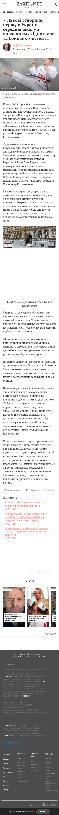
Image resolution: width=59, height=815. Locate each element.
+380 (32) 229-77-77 (18, 707)
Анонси (6, 768)
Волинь (19, 768)
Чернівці (20, 775)
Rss (32, 761)
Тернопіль (21, 765)
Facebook (34, 764)
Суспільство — (20, 49)
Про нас (48, 759)
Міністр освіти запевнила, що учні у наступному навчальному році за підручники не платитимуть (26, 517)
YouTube (34, 771)
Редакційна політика (49, 763)
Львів (19, 759)
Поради (28, 12)
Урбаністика (41, 12)
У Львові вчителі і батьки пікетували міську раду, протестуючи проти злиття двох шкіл (28, 531)
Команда (48, 767)
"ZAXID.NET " (8, 677)
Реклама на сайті (49, 778)
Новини (6, 754)
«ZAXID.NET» (19, 703)
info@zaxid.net (32, 710)
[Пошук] (54, 4)
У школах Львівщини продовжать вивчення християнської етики (24, 504)
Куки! (32, 811)
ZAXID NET (29, 4)
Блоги (5, 763)
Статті (6, 759)
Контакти (48, 770)
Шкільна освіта (33, 490)
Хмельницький (22, 781)
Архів (5, 781)
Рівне (19, 778)
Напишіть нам (50, 773)
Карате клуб (11, 88)
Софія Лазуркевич (22, 45)
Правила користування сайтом (50, 784)
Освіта (19, 12)
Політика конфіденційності (51, 790)
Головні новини (13, 490)
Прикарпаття (21, 762)
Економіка (8, 12)
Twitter (33, 768)
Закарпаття (21, 771)
